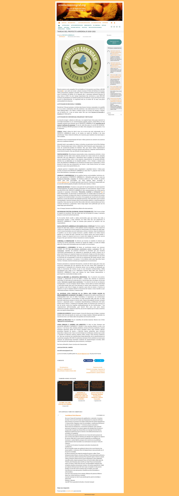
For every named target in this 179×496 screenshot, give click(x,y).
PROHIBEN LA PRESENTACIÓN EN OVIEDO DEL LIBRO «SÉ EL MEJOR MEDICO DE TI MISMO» (81, 396)
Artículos (62, 36)
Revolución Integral (95, 27)
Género (60, 27)
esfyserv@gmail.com (63, 182)
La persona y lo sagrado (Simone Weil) (115, 54)
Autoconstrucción (77, 25)
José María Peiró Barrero (73, 415)
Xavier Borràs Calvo (114, 98)
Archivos (109, 113)
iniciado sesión (70, 491)
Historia (66, 27)
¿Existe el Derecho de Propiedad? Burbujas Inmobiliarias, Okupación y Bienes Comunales (97, 396)
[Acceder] (114, 22)
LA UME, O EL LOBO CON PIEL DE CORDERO (65, 403)
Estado (104, 25)
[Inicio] (59, 22)
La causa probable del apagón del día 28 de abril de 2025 (115, 76)
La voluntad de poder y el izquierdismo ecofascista (115, 100)
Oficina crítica (75, 27)
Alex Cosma (113, 74)
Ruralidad (61, 29)
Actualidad (65, 25)
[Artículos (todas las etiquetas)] (60, 26)
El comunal (96, 25)
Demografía (88, 25)
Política (84, 27)
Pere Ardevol (113, 86)
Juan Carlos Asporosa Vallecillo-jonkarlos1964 (115, 51)
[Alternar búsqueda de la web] (117, 22)
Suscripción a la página (114, 42)
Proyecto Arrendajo (68, 35)
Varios (68, 29)
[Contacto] (111, 22)
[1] (62, 91)
